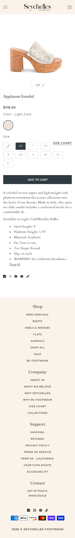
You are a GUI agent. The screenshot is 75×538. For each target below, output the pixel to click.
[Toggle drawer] (5, 7)
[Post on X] (10, 276)
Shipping (37, 432)
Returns (37, 438)
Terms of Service (37, 451)
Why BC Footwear (37, 399)
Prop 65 (15, 264)
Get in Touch (37, 490)
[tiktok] (47, 510)
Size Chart (37, 406)
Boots (37, 321)
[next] (43, 85)
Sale (37, 354)
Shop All (37, 347)
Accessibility (37, 471)
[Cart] (69, 7)
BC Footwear (37, 360)
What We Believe (37, 386)
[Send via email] (22, 276)
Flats (37, 334)
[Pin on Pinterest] (16, 276)
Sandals (37, 340)
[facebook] (29, 510)
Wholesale (38, 495)
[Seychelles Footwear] (37, 7)
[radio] (8, 125)
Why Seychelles (38, 393)
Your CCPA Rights (38, 465)
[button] (28, 276)
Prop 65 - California (37, 458)
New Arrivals (37, 314)
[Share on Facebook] (5, 276)
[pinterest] (41, 510)
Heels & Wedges (37, 327)
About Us (37, 379)
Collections (38, 412)
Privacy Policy (37, 445)
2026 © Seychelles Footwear (38, 529)
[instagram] (35, 510)
